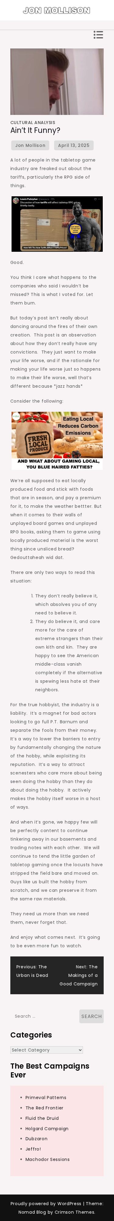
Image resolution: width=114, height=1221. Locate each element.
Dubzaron (37, 1139)
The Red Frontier (45, 1108)
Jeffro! (33, 1149)
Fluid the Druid (42, 1118)
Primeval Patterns (46, 1098)
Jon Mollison (30, 145)
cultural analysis (32, 122)
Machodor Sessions (48, 1159)
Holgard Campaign (47, 1129)
